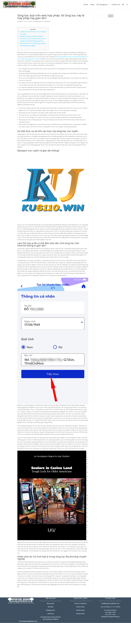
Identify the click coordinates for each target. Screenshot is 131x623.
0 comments (46, 21)
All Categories (102, 5)
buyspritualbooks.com (29, 621)
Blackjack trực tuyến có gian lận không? (31, 36)
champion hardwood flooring (110, 616)
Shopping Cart (50, 610)
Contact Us (116, 5)
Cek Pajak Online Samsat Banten (50, 617)
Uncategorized (37, 21)
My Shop (50, 607)
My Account (50, 603)
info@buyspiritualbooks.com (110, 603)
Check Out (50, 613)
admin (21, 21)
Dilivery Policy (80, 610)
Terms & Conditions (80, 603)
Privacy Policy (80, 613)
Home (85, 5)
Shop (92, 5)
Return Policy (80, 607)
